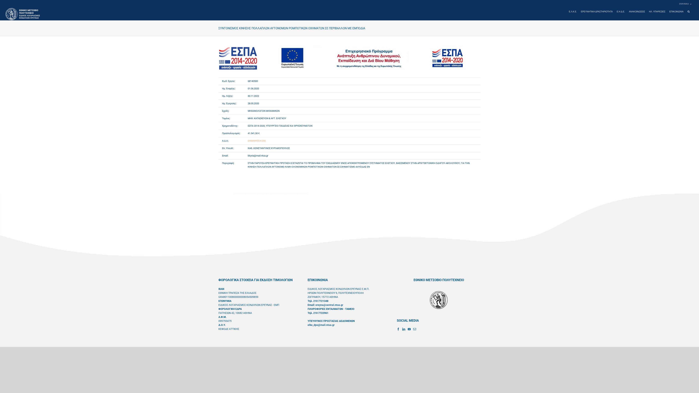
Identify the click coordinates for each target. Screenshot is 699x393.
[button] (689, 11)
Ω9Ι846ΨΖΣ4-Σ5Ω (257, 140)
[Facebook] (398, 329)
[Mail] (414, 329)
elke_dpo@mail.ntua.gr (321, 324)
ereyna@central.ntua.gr (329, 304)
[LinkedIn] (403, 329)
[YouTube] (409, 329)
